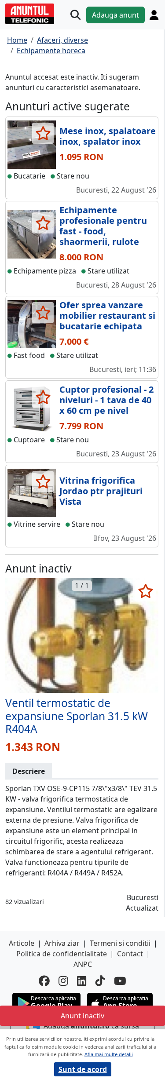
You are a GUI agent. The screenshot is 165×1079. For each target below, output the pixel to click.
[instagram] (63, 981)
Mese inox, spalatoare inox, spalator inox (107, 136)
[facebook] (44, 981)
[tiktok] (100, 981)
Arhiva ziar (62, 943)
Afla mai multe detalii (108, 1054)
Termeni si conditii (120, 943)
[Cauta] (75, 15)
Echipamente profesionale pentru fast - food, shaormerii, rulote (103, 226)
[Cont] (154, 15)
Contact (130, 954)
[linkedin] (82, 981)
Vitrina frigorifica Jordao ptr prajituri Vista (101, 490)
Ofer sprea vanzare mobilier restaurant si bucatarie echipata (107, 315)
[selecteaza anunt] (43, 133)
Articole (21, 943)
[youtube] (120, 981)
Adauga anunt (115, 15)
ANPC (82, 964)
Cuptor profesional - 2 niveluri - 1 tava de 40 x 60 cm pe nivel (106, 399)
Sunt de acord (83, 1069)
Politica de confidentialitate (61, 954)
